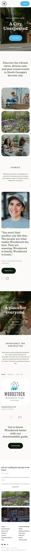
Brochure (4, 533)
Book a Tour (4, 531)
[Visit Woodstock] (4, 3)
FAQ (2, 540)
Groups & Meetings (24, 526)
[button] (2, 278)
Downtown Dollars (6, 537)
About (3, 526)
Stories (21, 537)
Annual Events (5, 529)
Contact (3, 535)
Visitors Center (23, 540)
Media (20, 529)
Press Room (22, 533)
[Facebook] (2, 544)
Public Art (21, 535)
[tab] (4, 374)
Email (3, 480)
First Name (5, 473)
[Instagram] (7, 544)
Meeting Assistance (24, 531)
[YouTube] (4, 544)
